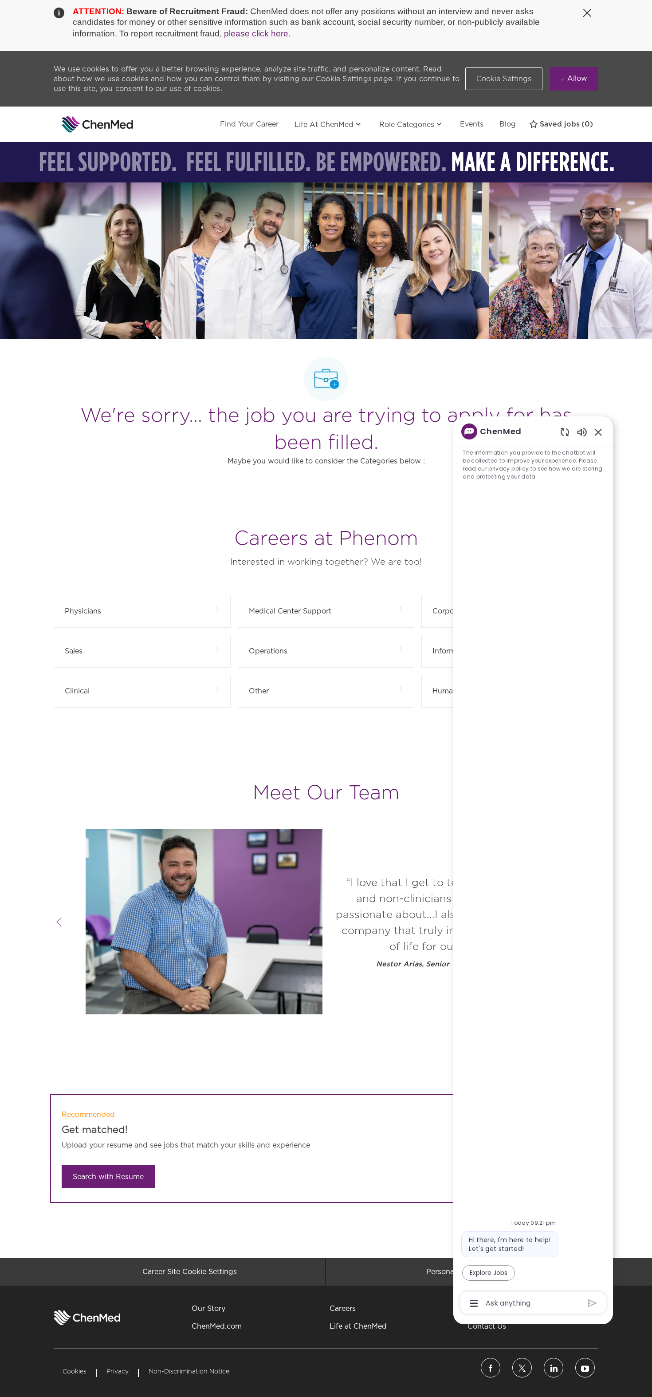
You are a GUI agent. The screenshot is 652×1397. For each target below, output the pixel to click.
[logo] (87, 1317)
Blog (507, 124)
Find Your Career (249, 124)
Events (471, 124)
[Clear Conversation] (564, 432)
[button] (504, 78)
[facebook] (490, 1367)
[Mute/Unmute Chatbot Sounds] (582, 431)
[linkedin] (553, 1367)
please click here (256, 33)
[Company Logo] (76, 124)
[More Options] (473, 1303)
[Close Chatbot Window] (598, 432)
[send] (592, 1303)
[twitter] (522, 1367)
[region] (533, 866)
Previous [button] (59, 922)
